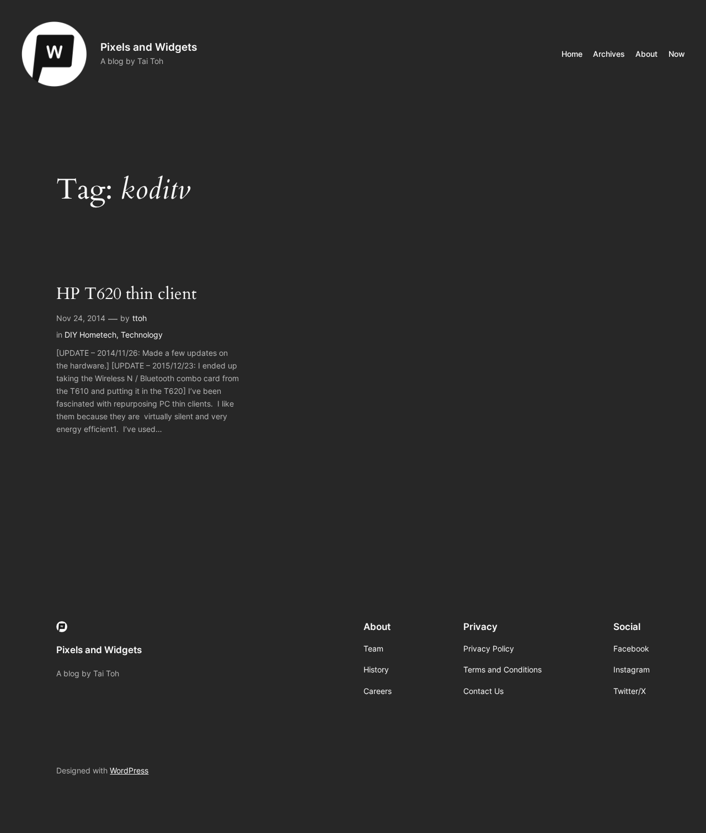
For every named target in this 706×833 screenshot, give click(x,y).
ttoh (139, 318)
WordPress (129, 770)
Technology (142, 334)
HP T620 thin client (126, 295)
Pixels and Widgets (148, 47)
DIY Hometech (90, 334)
